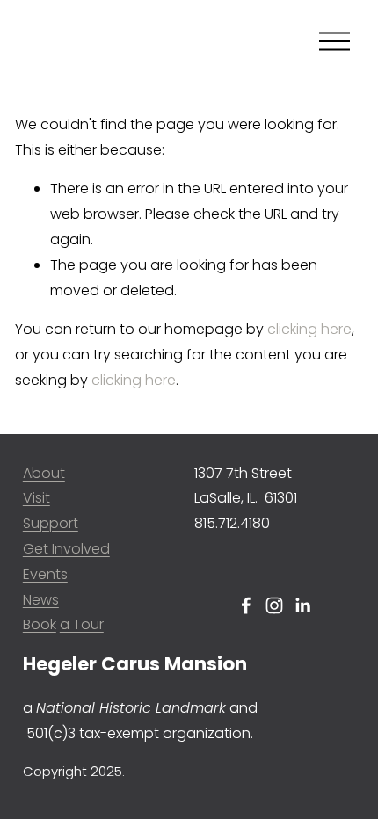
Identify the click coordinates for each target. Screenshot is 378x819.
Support (50, 523)
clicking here (309, 329)
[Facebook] (246, 605)
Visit (36, 498)
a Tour (82, 624)
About (44, 473)
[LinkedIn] (302, 605)
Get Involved (66, 549)
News (41, 600)
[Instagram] (274, 605)
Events (45, 574)
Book (39, 624)
